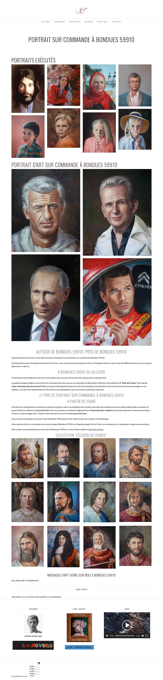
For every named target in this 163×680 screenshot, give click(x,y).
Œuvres (89, 22)
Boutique (102, 22)
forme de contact (96, 429)
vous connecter (28, 596)
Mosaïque (59, 22)
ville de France (96, 424)
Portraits (74, 22)
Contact (117, 22)
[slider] (125, 635)
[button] (127, 625)
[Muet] (142, 635)
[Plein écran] (147, 635)
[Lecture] (107, 635)
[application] (127, 625)
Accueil (46, 22)
